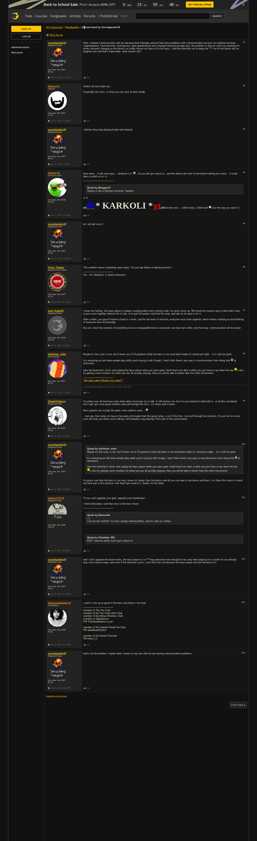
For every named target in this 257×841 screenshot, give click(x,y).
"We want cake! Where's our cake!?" (103, 380)
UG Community (54, 27)
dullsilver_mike (57, 354)
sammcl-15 (54, 498)
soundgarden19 (57, 42)
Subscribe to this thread (56, 696)
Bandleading (72, 27)
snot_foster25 (56, 310)
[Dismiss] (243, 5)
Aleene (52, 86)
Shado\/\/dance (56, 401)
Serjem (52, 173)
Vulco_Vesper (56, 267)
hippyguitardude (57, 603)
